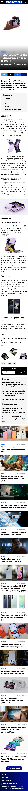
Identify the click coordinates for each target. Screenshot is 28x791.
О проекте (4, 774)
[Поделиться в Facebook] (17, 74)
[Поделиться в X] (10, 74)
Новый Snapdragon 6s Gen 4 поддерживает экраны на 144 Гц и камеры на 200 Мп (14, 385)
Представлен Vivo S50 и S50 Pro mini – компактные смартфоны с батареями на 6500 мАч (13, 402)
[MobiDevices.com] (14, 2)
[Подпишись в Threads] (21, 372)
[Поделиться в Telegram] (4, 74)
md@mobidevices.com (18, 788)
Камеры (7, 104)
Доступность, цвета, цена (13, 109)
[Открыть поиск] (26, 2)
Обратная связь (6, 780)
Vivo (4, 363)
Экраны (7, 98)
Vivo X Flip (12, 363)
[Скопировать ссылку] (24, 74)
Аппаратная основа (11, 101)
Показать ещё (15, 768)
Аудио (25, 64)
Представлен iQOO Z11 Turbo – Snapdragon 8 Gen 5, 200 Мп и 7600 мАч (14, 419)
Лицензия (4, 777)
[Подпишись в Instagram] (24, 372)
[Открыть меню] (2, 2)
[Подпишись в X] (17, 372)
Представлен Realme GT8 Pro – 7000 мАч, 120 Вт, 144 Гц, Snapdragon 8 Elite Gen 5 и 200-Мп (13, 410)
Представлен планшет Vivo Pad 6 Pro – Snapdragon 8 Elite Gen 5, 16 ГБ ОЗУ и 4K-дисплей (13, 393)
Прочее (7, 106)
